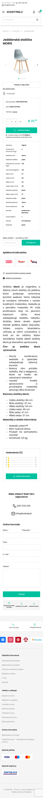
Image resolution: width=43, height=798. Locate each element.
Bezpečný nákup (8, 673)
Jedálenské (29, 31)
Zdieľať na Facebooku (13, 278)
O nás (4, 678)
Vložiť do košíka (24, 130)
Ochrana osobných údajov (13, 669)
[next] (37, 65)
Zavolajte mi (31, 243)
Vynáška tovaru (8, 704)
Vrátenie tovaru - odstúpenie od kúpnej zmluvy (18, 740)
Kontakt (5, 682)
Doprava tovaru (8, 696)
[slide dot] (18, 78)
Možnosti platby (8, 709)
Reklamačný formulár (10, 735)
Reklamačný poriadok (11, 665)
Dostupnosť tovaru (9, 717)
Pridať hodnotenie (23, 476)
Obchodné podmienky (11, 661)
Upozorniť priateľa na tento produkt (18, 273)
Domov (6, 31)
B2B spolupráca (8, 721)
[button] (13, 655)
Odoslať (21, 594)
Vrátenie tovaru (8, 713)
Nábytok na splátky (9, 700)
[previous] (6, 65)
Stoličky (16, 31)
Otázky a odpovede (21, 85)
